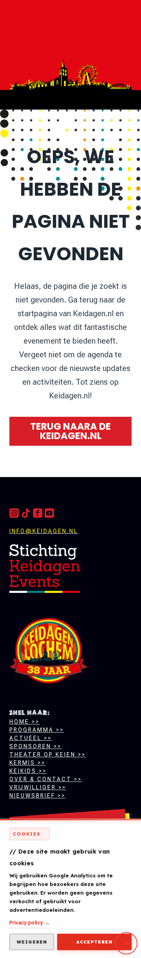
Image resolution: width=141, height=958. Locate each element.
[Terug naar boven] (44, 568)
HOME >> (24, 721)
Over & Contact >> (45, 779)
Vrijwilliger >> (37, 787)
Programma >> (36, 730)
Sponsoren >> (35, 746)
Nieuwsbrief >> (37, 795)
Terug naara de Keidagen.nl (70, 431)
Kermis (22, 763)
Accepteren (94, 942)
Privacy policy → (29, 923)
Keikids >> (28, 771)
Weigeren (32, 942)
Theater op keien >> (47, 754)
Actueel (25, 738)
